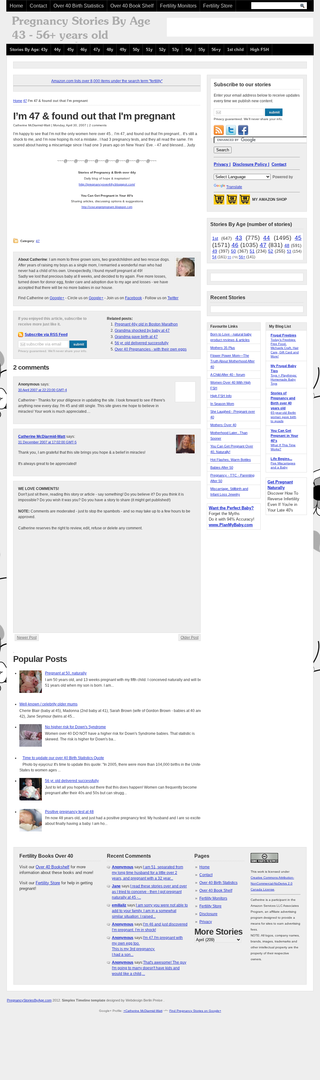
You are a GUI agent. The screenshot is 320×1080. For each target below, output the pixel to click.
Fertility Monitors (178, 5)
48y (110, 49)
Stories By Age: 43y (29, 49)
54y (188, 49)
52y (162, 49)
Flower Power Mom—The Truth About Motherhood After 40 (232, 361)
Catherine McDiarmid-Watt (41, 436)
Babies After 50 (221, 467)
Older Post (189, 637)
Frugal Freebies (283, 335)
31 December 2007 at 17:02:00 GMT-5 (47, 442)
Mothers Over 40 (223, 425)
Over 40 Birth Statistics (78, 5)
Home (16, 5)
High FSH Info (221, 396)
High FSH (259, 49)
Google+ (57, 298)
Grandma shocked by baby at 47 (142, 330)
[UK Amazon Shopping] (244, 201)
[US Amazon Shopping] (219, 201)
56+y (216, 49)
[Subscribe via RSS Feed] (219, 130)
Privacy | (222, 164)
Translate (234, 187)
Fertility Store (217, 5)
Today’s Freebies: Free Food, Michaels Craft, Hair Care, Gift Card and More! (285, 348)
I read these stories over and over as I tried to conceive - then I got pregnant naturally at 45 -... (149, 892)
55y (201, 49)
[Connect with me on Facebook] (243, 130)
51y (149, 49)
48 (286, 245)
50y (136, 49)
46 (235, 245)
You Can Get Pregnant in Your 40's (284, 435)
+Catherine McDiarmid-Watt (142, 1010)
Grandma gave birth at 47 (136, 337)
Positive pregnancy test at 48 (69, 812)
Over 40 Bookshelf (52, 867)
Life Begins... (281, 459)
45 (298, 238)
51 (252, 251)
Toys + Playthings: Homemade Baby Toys (284, 379)
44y (57, 49)
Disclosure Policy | (251, 164)
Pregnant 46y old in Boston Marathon (146, 324)
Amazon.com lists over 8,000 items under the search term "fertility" (106, 81)
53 (289, 251)
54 (214, 257)
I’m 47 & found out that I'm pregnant (94, 116)
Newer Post (27, 637)
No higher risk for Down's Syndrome (75, 727)
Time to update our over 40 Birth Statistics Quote (63, 758)
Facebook (133, 298)
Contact (38, 5)
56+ (242, 257)
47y (96, 49)
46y (83, 49)
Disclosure (208, 914)
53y (175, 49)
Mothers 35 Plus (222, 348)
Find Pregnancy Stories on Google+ (195, 1010)
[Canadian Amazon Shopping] (232, 201)
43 (238, 238)
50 (233, 251)
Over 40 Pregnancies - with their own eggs (151, 349)
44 (266, 238)
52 (270, 251)
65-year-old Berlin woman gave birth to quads (283, 416)
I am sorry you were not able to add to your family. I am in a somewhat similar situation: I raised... (150, 911)
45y (70, 49)
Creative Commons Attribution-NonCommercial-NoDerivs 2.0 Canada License (272, 883)
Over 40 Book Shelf (131, 5)
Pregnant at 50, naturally (66, 673)
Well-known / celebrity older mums (48, 704)
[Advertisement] (240, 27)
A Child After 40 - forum (227, 374)
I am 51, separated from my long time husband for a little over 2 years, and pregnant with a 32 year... (147, 873)
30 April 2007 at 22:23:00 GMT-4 (42, 390)
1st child (235, 49)
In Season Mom (222, 404)
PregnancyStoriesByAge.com (29, 1000)
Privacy (205, 922)
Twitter (173, 298)
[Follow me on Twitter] (231, 130)
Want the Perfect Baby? (231, 508)
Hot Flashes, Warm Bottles (230, 460)
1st (215, 238)
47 (25, 101)
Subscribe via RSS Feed (46, 334)
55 (229, 257)
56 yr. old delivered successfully (141, 343)
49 (214, 251)
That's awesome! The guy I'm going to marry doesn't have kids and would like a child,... (149, 968)
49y (123, 49)
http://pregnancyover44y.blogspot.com (106, 184)
